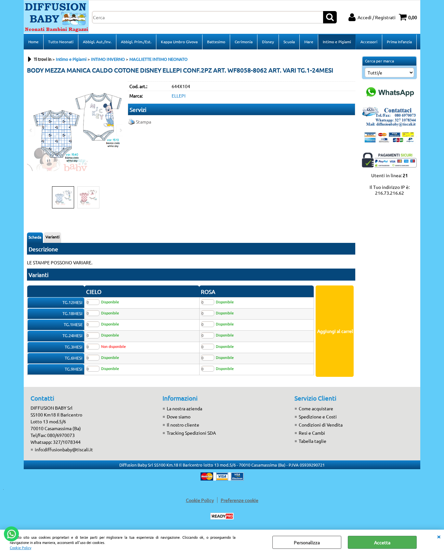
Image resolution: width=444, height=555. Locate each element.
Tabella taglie (312, 441)
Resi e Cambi (312, 433)
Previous (31, 130)
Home (33, 41)
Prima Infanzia (399, 41)
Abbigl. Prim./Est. (136, 41)
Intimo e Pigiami (337, 41)
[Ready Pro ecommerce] (222, 516)
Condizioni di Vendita (321, 425)
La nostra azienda (184, 408)
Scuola (289, 41)
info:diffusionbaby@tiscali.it (64, 449)
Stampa (143, 122)
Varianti (52, 236)
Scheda (35, 237)
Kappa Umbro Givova (179, 41)
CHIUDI (439, 536)
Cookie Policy (20, 547)
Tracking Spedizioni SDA (191, 433)
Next (120, 130)
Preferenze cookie (239, 500)
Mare (308, 41)
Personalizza (307, 542)
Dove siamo (178, 416)
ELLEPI (179, 96)
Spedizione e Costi (318, 416)
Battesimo (216, 41)
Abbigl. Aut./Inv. (97, 41)
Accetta (382, 542)
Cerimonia (244, 41)
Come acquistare (316, 408)
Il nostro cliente (183, 425)
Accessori (368, 41)
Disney (268, 41)
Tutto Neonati (60, 41)
